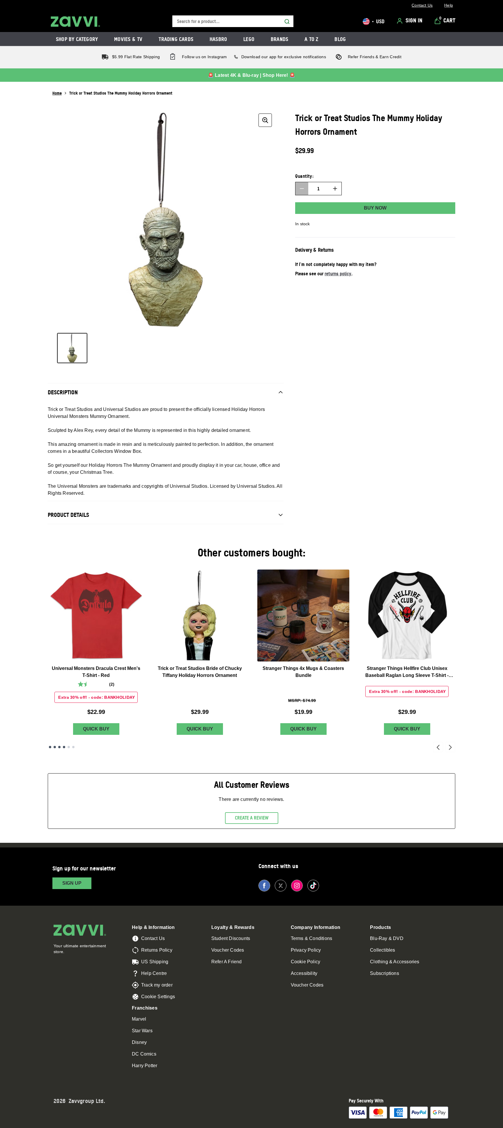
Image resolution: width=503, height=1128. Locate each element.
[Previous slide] (438, 747)
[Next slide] (450, 747)
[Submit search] (287, 21)
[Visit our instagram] (297, 885)
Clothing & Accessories (394, 961)
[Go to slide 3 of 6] (59, 747)
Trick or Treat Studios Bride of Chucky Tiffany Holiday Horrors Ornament (200, 672)
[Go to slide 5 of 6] (69, 747)
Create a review (251, 818)
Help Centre (154, 973)
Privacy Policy (306, 950)
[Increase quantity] (335, 188)
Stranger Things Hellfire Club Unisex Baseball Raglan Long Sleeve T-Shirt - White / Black (407, 672)
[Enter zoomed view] (265, 120)
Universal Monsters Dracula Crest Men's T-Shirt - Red (96, 672)
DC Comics (144, 1053)
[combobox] (232, 21)
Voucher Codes (227, 950)
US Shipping (154, 961)
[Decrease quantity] (301, 188)
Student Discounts (230, 938)
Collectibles (382, 950)
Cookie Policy (305, 961)
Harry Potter (144, 1065)
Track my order (157, 984)
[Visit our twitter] (280, 885)
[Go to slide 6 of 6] (73, 747)
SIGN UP (72, 883)
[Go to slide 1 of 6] (50, 747)
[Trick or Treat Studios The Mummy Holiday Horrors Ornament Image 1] (72, 348)
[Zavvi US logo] (75, 21)
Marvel (139, 1019)
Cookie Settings (158, 996)
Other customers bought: (252, 552)
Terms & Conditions (311, 938)
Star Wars (142, 1030)
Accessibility (304, 973)
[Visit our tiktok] (313, 885)
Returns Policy (156, 950)
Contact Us (153, 938)
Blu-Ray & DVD (386, 938)
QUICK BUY (96, 728)
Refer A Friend (226, 961)
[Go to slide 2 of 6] (55, 747)
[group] (165, 219)
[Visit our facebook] (264, 885)
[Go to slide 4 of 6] (64, 747)
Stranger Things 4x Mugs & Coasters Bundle (303, 672)
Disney (139, 1042)
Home (57, 93)
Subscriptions (384, 973)
